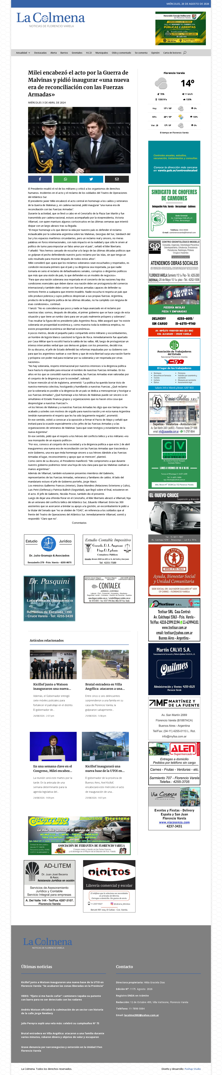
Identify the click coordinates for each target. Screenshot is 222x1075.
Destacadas (40, 52)
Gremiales (77, 52)
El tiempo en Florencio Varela (174, 132)
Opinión (155, 52)
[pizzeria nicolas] (174, 311)
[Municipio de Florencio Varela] (174, 162)
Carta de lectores (172, 52)
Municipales (102, 52)
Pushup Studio (193, 1068)
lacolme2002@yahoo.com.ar (141, 1015)
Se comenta (141, 52)
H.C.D (89, 52)
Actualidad (21, 52)
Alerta (53, 52)
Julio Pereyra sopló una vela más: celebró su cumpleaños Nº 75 (60, 1023)
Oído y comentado (121, 52)
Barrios (64, 52)
